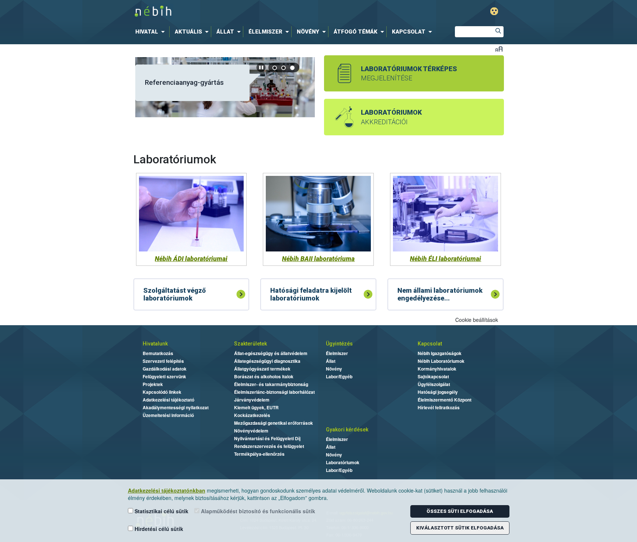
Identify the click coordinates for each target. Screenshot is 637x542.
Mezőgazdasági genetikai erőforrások (273, 423)
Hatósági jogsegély (438, 392)
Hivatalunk (155, 344)
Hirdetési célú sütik (158, 528)
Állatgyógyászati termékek (262, 368)
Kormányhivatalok (437, 368)
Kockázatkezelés (252, 415)
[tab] (275, 68)
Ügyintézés (339, 344)
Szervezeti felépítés (163, 361)
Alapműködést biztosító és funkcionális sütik (257, 511)
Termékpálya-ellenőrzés (259, 454)
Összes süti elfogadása (460, 511)
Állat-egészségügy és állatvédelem (270, 353)
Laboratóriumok (342, 462)
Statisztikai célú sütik (160, 511)
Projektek (153, 384)
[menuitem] (151, 31)
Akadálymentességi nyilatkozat (176, 407)
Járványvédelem (251, 399)
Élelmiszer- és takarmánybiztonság (271, 384)
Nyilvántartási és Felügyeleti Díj (267, 438)
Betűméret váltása (499, 48)
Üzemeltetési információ (168, 415)
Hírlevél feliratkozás (439, 407)
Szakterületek (250, 344)
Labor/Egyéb (339, 376)
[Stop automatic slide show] (261, 67)
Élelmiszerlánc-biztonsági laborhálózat (274, 392)
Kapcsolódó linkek (162, 392)
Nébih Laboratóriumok (441, 361)
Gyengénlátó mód (494, 11)
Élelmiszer (337, 353)
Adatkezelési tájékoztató (168, 399)
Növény (334, 368)
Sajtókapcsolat (433, 376)
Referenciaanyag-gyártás (184, 82)
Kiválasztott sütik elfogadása (460, 528)
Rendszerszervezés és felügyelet (269, 446)
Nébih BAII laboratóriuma (318, 259)
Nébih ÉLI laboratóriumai (445, 259)
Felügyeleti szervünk (164, 376)
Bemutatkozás (158, 353)
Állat (330, 361)
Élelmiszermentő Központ (444, 399)
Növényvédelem (251, 430)
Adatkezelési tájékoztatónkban (166, 490)
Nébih (240, 12)
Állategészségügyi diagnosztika (267, 361)
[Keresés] (498, 31)
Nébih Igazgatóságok (440, 353)
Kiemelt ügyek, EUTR (256, 407)
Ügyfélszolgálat (434, 384)
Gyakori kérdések (347, 429)
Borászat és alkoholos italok (263, 376)
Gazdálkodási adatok (165, 368)
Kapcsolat (430, 344)
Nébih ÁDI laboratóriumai (191, 259)
